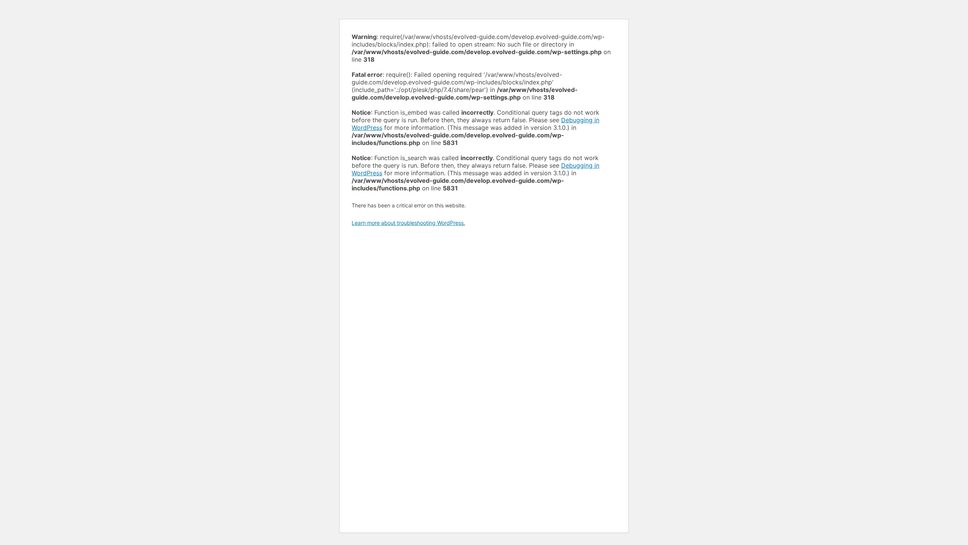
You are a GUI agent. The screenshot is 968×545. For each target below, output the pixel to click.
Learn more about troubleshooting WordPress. (408, 223)
